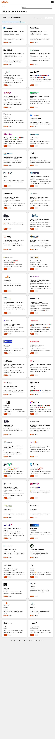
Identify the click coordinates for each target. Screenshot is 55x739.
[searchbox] (37, 7)
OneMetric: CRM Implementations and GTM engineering (14, 365)
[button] (14, 35)
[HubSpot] (4, 2)
